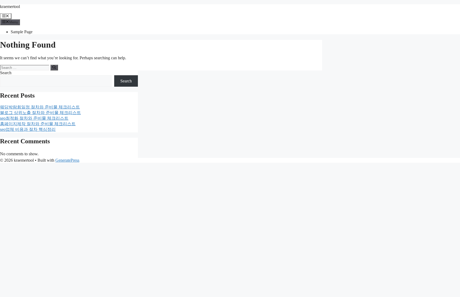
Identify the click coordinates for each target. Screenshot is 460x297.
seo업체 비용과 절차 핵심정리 (28, 129)
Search (5, 72)
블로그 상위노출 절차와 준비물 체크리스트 (40, 112)
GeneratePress (67, 160)
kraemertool (10, 6)
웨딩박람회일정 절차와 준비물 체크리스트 (40, 107)
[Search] (54, 67)
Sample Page (21, 32)
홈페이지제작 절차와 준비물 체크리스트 (38, 124)
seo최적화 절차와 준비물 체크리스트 (34, 118)
